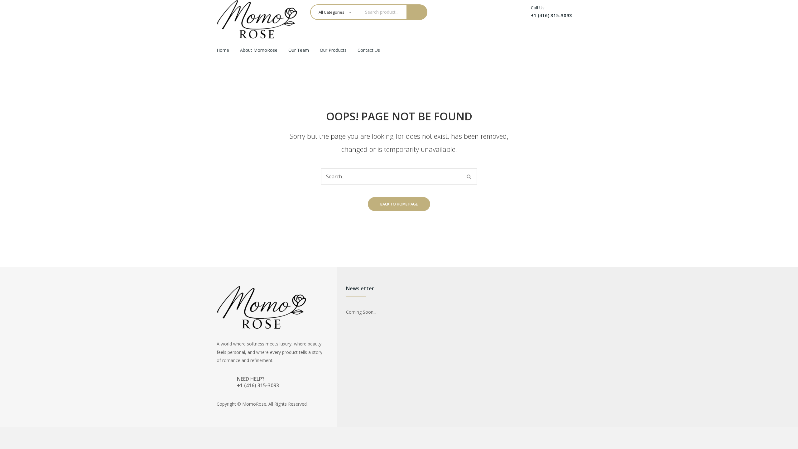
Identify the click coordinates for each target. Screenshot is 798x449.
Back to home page (399, 204)
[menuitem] (223, 50)
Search (416, 12)
